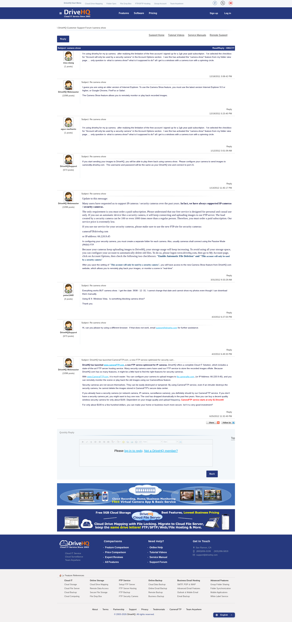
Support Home (156, 35)
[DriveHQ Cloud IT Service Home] (75, 13)
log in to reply (133, 450)
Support (133, 609)
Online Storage (97, 580)
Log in (227, 13)
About (95, 609)
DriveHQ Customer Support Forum (75, 28)
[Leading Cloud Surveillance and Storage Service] (146, 494)
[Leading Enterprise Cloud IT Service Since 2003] (146, 520)
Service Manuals (197, 35)
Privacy (144, 609)
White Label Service (219, 596)
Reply (63, 39)
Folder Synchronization (220, 588)
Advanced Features (219, 580)
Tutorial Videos (176, 35)
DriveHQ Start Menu (72, 3)
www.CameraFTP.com (97, 376)
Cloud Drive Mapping (94, 4)
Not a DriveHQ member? (161, 450)
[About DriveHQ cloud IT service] (74, 545)
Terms (105, 609)
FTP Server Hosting (127, 588)
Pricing (153, 13)
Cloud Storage (70, 584)
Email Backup (183, 596)
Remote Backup (155, 592)
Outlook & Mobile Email (187, 592)
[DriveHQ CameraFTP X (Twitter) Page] (222, 3)
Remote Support (218, 35)
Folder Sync (111, 4)
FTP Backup (124, 592)
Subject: (62, 48)
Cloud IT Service (73, 553)
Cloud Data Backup (156, 584)
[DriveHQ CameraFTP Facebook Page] (215, 3)
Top (233, 438)
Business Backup (156, 596)
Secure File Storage (98, 592)
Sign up (214, 13)
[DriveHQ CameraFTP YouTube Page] (230, 3)
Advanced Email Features (188, 588)
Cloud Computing (71, 596)
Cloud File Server (72, 588)
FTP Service (124, 580)
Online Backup (155, 580)
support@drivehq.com (166, 327)
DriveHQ (131, 614)
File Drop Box (125, 4)
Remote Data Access (99, 588)
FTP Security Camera (128, 596)
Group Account (160, 4)
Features (124, 13)
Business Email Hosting (188, 580)
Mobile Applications (219, 592)
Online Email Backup (157, 588)
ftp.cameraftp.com (185, 376)
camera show (99, 28)
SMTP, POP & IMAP (186, 584)
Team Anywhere (176, 4)
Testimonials (159, 609)
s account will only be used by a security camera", (137, 265)
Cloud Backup (70, 592)
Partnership (118, 609)
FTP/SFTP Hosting (142, 4)
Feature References (74, 575)
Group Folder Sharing (219, 584)
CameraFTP (175, 609)
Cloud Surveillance (74, 556)
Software (139, 13)
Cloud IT (68, 580)
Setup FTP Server (127, 584)
